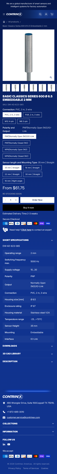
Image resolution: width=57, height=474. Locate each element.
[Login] (46, 14)
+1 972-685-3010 (15, 412)
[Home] (4, 21)
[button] (28, 240)
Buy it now (28, 207)
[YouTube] (8, 444)
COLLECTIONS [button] (10, 423)
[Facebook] (4, 444)
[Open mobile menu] (4, 14)
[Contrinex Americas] (14, 14)
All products (13, 22)
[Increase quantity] (16, 200)
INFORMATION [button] (10, 431)
